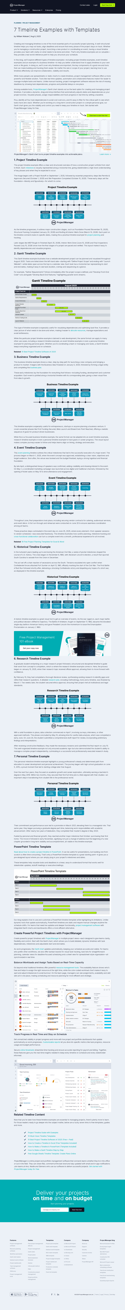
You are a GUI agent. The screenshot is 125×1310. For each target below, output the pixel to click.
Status (84, 1258)
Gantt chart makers (15, 1257)
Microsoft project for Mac (107, 1243)
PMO (29, 1269)
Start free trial (107, 5)
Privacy (106, 1294)
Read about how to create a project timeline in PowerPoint (37, 852)
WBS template (50, 1255)
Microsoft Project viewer (107, 1262)
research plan (54, 680)
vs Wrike (66, 1258)
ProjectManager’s (40, 89)
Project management (34, 1249)
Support (84, 1246)
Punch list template (51, 1272)
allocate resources (78, 330)
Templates (50, 1240)
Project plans (32, 1255)
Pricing (58, 10)
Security (84, 1249)
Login (95, 5)
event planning (24, 453)
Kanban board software (16, 1260)
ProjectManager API (87, 1261)
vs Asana (66, 1255)
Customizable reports (51, 1042)
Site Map (112, 1294)
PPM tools (13, 1271)
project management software (88, 925)
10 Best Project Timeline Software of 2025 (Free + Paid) (50, 1140)
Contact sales (85, 5)
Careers (84, 1255)
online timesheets (27, 1050)
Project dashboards (15, 1263)
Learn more (104, 154)
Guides (30, 1240)
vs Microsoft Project (70, 1243)
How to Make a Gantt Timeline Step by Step (46, 1150)
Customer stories (87, 1252)
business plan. (36, 368)
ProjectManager (52, 938)
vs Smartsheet (68, 1249)
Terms (97, 1294)
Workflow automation (16, 1254)
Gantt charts (31, 1252)
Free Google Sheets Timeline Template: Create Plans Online (52, 1154)
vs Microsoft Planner (70, 1246)
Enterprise (49, 10)
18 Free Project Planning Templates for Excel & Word (43, 542)
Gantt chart (39, 949)
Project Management (31, 23)
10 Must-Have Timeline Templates (41, 1136)
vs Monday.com (68, 1252)
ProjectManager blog (107, 1240)
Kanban (30, 1263)
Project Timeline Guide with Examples (43, 1133)
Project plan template (52, 1243)
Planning (17, 23)
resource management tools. (67, 968)
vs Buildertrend (68, 1265)
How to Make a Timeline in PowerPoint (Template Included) (52, 1147)
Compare (67, 1240)
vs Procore (67, 1261)
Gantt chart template (52, 1246)
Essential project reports (107, 1280)
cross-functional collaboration (26, 537)
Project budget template (53, 1258)
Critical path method (34, 1266)
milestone (30, 168)
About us (84, 1243)
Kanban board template (52, 1249)
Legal (101, 1294)
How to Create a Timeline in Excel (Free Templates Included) (52, 1143)
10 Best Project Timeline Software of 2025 (39, 352)
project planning (93, 235)
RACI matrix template (52, 1252)
